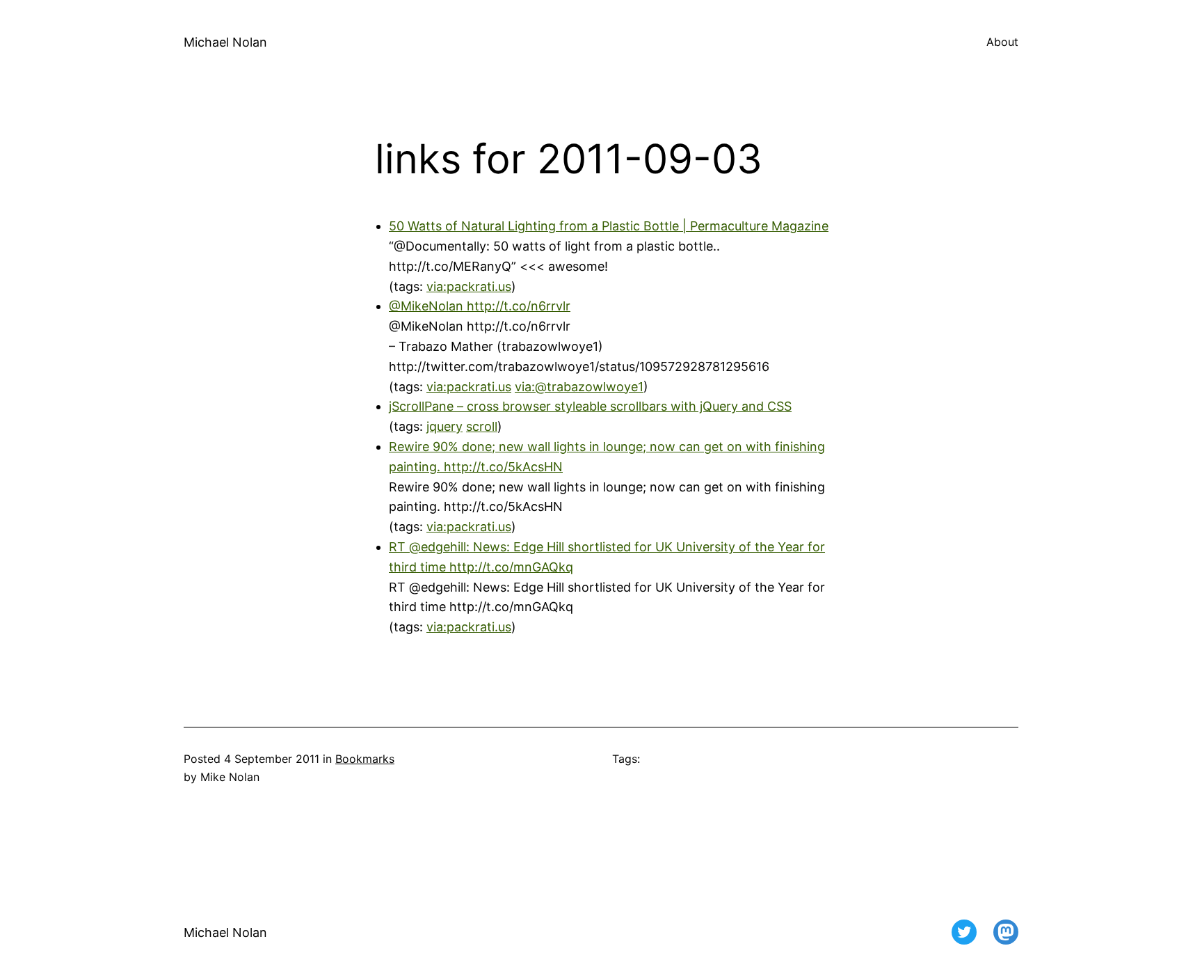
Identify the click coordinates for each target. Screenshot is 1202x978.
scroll (481, 426)
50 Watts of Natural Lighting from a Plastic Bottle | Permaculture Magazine (608, 226)
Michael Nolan (225, 42)
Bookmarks (364, 759)
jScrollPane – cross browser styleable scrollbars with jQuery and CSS (590, 406)
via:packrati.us (468, 286)
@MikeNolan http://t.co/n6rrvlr (479, 306)
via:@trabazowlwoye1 (579, 386)
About (1002, 42)
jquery (444, 426)
